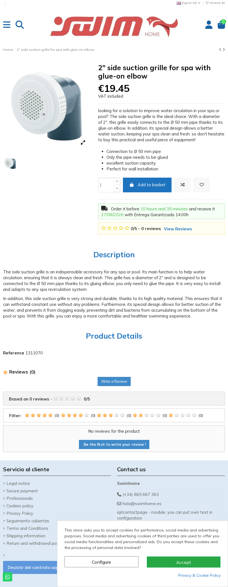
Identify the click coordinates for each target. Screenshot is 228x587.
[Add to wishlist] (201, 185)
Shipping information (25, 535)
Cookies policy (19, 505)
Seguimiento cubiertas (27, 520)
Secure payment (22, 490)
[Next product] (223, 49)
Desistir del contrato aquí (34, 567)
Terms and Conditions (27, 528)
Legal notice (18, 483)
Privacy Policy (19, 513)
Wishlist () (217, 3)
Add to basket (151, 184)
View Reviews (178, 228)
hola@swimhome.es (142, 503)
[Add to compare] (182, 185)
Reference (13, 353)
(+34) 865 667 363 (141, 494)
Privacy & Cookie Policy (199, 575)
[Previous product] (220, 49)
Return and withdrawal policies (36, 543)
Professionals (19, 498)
